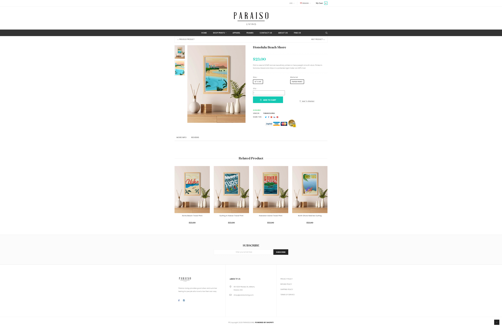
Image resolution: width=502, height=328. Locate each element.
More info (181, 137)
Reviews (195, 137)
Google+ (271, 117)
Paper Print (297, 82)
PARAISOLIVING (269, 113)
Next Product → (318, 39)
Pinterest (277, 117)
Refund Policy (286, 284)
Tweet (266, 117)
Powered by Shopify (264, 322)
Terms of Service (287, 294)
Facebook (268, 117)
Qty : (255, 88)
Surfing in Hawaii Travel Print (231, 216)
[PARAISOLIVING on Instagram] (184, 300)
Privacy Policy (286, 279)
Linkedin (274, 117)
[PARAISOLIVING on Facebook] (178, 300)
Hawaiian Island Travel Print (270, 216)
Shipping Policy (286, 289)
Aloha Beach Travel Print (192, 216)
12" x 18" (258, 82)
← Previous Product (186, 39)
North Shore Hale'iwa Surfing (310, 216)
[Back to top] (496, 322)
